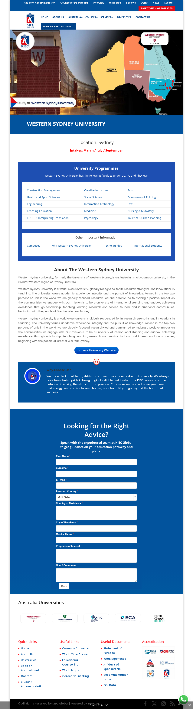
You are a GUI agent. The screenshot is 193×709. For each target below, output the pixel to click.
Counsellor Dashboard (74, 2)
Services (105, 17)
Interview (98, 2)
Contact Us (143, 17)
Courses (90, 17)
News (156, 2)
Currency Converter (76, 648)
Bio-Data (109, 685)
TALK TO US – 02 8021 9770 (156, 8)
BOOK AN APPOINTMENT (57, 26)
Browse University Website (96, 350)
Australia (74, 17)
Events (168, 2)
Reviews (131, 2)
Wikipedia (115, 2)
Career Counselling (75, 676)
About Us (58, 17)
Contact (26, 676)
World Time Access (75, 654)
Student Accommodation (39, 2)
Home (44, 17)
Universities (123, 17)
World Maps (70, 670)
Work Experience (114, 659)
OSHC (144, 2)
